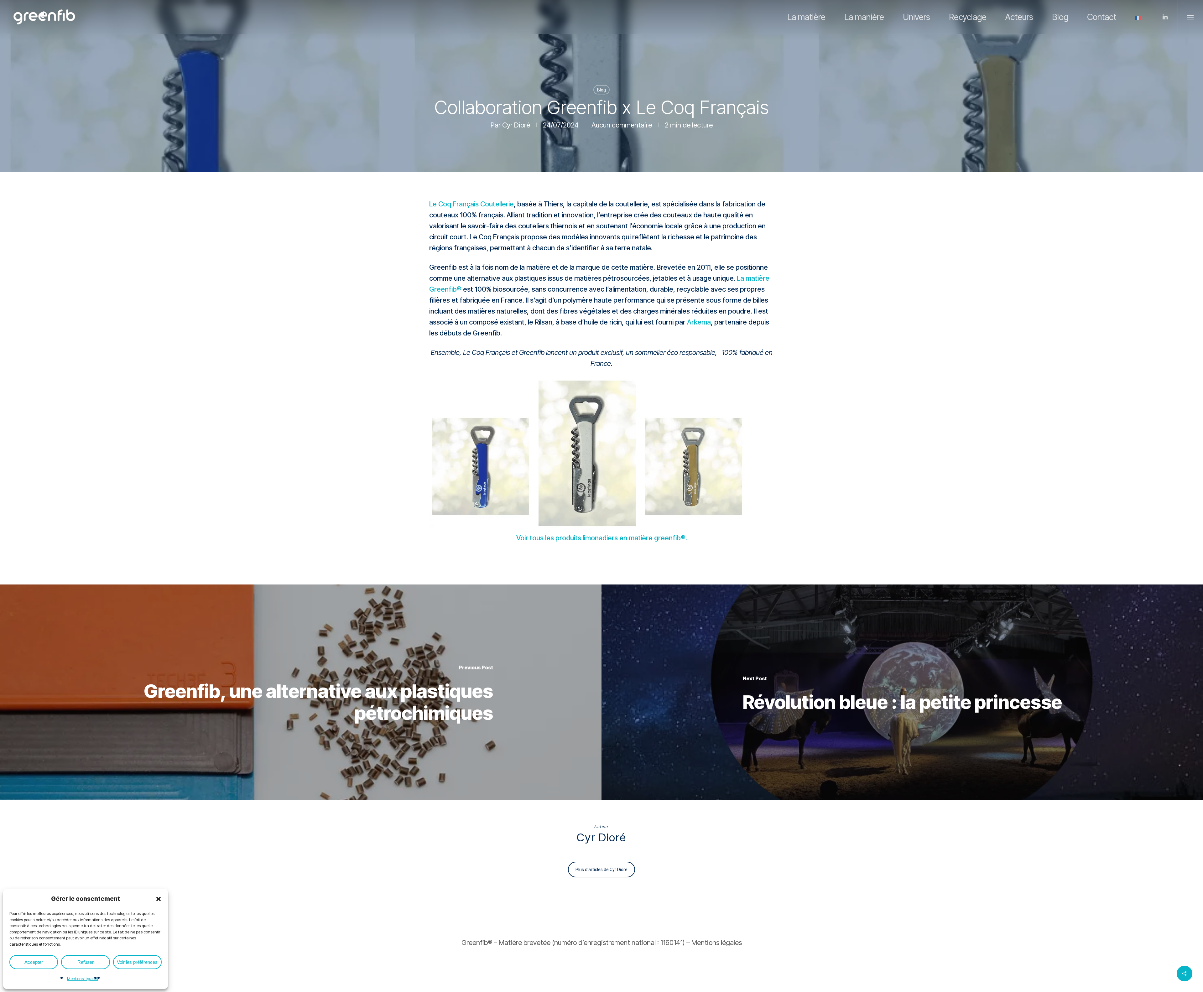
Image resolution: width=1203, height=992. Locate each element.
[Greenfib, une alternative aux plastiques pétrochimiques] (301, 692)
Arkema (699, 322)
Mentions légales (82, 978)
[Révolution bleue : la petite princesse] (902, 692)
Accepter (33, 962)
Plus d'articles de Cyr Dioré (601, 869)
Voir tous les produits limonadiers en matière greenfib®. (601, 538)
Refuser (85, 962)
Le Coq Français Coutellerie (471, 204)
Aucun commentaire (621, 125)
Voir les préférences (137, 962)
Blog (601, 89)
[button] (158, 899)
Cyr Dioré (516, 125)
